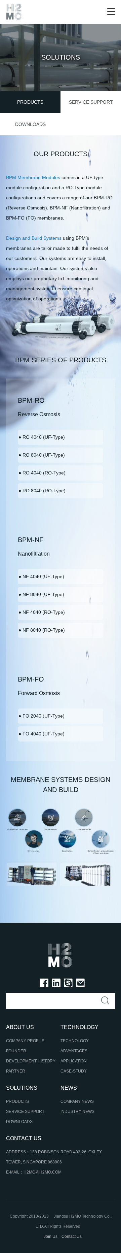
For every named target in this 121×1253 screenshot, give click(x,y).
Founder (16, 1051)
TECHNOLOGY (79, 1027)
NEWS (69, 1088)
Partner (15, 1071)
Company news (77, 1101)
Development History (30, 1061)
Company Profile (25, 1040)
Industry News (77, 1111)
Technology (75, 1040)
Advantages (74, 1051)
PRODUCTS (30, 102)
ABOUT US (20, 1027)
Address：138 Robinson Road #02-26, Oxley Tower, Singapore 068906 (54, 1157)
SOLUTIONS (21, 1088)
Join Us (50, 1236)
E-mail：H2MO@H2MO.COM (34, 1172)
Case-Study (74, 1071)
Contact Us (72, 1236)
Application (74, 1061)
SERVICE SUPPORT (91, 102)
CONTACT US (23, 1138)
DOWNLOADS (30, 124)
